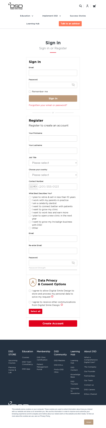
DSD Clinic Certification (42, 358)
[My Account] (87, 6)
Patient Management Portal (42, 366)
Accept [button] (88, 422)
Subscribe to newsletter (75, 391)
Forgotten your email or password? (48, 105)
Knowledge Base (75, 376)
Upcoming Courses (12, 362)
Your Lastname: (35, 145)
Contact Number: (36, 181)
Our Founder (89, 371)
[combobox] (33, 187)
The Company (90, 367)
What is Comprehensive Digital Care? (91, 359)
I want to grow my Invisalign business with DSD (52, 223)
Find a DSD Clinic (59, 371)
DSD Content (74, 368)
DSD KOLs (58, 365)
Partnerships (89, 376)
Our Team (88, 380)
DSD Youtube (74, 383)
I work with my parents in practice (50, 200)
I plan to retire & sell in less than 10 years (53, 197)
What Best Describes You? (40, 193)
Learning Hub (32, 24)
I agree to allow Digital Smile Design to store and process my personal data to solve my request (53, 293)
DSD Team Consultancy (27, 363)
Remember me (40, 91)
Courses (25, 357)
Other (35, 228)
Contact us (89, 385)
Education (25, 16)
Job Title (32, 157)
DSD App (26, 369)
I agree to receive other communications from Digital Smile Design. (54, 303)
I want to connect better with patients (52, 206)
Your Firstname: (35, 133)
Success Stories (78, 16)
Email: (31, 67)
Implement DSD (50, 16)
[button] (52, 297)
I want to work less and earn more (50, 212)
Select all (35, 311)
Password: (33, 80)
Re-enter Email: (35, 245)
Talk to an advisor (70, 23)
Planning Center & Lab (12, 369)
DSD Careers (89, 390)
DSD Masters (59, 360)
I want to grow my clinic (45, 209)
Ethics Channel (90, 394)
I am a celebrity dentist (44, 203)
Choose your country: (38, 170)
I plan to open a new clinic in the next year (52, 217)
